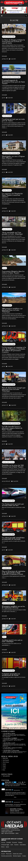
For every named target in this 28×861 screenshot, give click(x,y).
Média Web (5, 758)
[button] (2, 16)
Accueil (3, 853)
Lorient (4, 768)
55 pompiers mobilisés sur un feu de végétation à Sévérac (13, 607)
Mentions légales (17, 856)
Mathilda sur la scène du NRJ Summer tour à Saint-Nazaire (13, 466)
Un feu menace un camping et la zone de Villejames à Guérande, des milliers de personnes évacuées (14, 349)
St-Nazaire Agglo (11, 36)
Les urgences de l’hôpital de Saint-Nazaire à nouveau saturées (12, 195)
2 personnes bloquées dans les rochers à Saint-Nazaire (13, 272)
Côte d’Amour (6, 762)
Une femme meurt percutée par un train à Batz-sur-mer (13, 504)
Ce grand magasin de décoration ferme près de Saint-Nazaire (14, 82)
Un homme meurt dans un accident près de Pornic (11, 674)
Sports (7, 846)
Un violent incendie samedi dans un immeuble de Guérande (13, 538)
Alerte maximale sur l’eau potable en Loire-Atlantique (12, 233)
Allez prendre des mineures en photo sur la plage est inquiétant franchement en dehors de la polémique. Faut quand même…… (14, 745)
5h (22, 789)
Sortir (8, 462)
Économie (9, 77)
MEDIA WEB (8, 789)
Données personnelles (6, 856)
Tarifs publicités (6, 776)
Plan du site (9, 853)
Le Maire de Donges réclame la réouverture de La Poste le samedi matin (13, 41)
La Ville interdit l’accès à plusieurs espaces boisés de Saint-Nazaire (12, 428)
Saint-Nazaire (6, 760)
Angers (4, 766)
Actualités (9, 115)
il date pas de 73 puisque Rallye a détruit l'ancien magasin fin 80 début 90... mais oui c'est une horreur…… (13, 740)
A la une (4, 36)
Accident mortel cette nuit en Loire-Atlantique (12, 641)
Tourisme (9, 190)
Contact (24, 856)
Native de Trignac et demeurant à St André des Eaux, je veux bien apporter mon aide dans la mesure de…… (14, 752)
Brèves (4, 500)
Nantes (4, 764)
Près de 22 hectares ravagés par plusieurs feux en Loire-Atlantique (13, 389)
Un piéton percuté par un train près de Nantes (13, 120)
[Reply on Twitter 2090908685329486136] (6, 797)
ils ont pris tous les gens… (8, 748)
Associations (23, 844)
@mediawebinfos (17, 790)
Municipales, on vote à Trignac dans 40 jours (13, 157)
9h (22, 801)
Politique (9, 153)
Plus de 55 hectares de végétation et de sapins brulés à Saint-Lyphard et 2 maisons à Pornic (13, 572)
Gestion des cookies (17, 853)
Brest (4, 769)
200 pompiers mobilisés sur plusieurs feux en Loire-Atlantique (12, 310)
